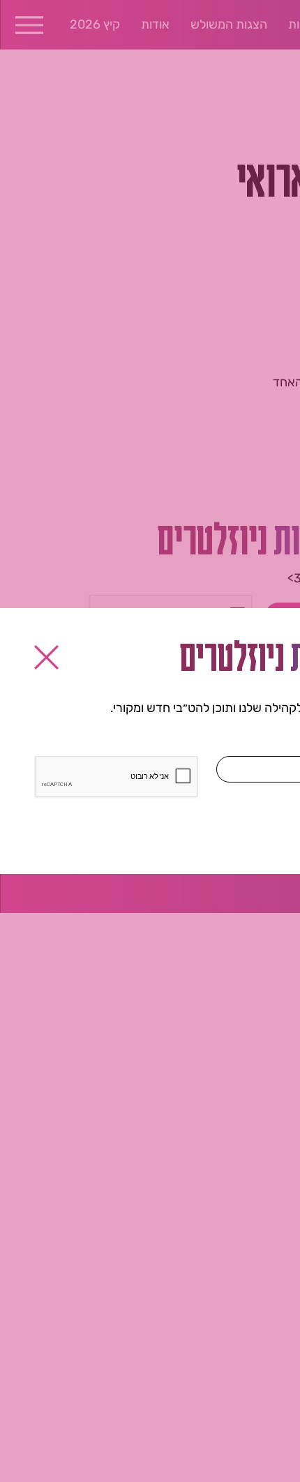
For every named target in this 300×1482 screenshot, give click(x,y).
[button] (46, 657)
